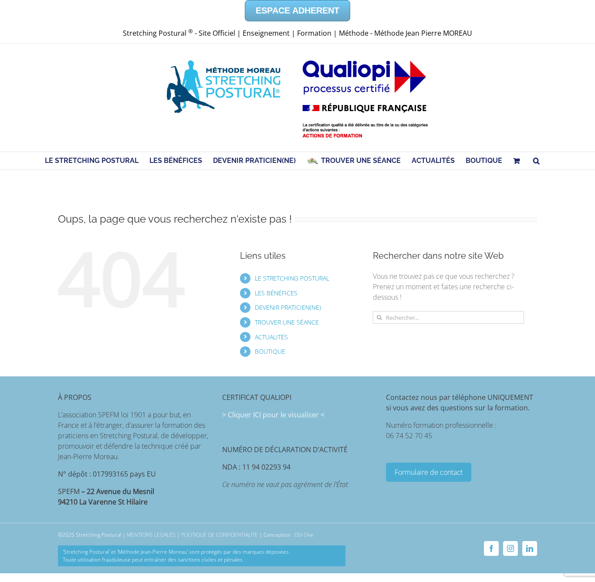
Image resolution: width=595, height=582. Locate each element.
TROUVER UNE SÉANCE (287, 322)
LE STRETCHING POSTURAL (292, 278)
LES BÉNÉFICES (276, 293)
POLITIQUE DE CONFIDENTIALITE (219, 534)
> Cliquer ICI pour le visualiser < (273, 415)
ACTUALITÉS (271, 337)
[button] (536, 160)
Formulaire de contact (429, 472)
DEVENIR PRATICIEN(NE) (288, 307)
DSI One (304, 534)
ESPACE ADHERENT (297, 10)
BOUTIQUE (270, 351)
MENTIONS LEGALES (151, 534)
